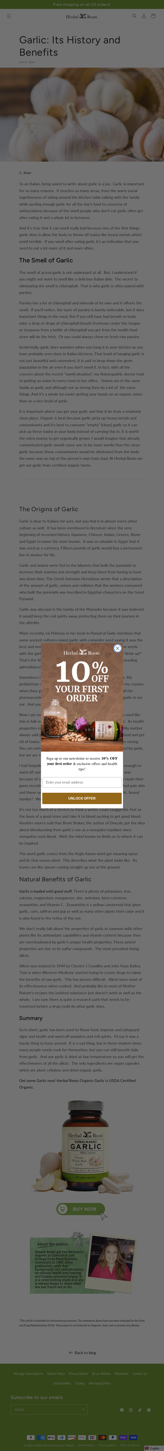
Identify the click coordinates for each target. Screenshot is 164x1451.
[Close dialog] (117, 648)
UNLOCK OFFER (81, 798)
